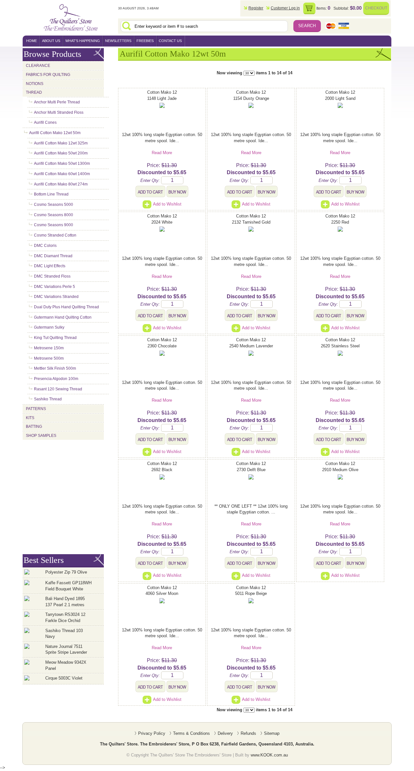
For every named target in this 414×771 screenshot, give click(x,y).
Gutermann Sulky (49, 327)
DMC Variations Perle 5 (54, 286)
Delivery (225, 733)
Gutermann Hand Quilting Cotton (63, 317)
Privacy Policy (151, 733)
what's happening (82, 41)
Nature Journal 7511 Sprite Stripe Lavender (66, 649)
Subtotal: (347, 8)
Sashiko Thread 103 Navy (64, 633)
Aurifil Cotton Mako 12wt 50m (55, 133)
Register (255, 8)
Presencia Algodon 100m (56, 378)
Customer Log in (285, 8)
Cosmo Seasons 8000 (53, 215)
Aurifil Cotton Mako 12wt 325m (61, 143)
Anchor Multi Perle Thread (57, 102)
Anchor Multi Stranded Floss (58, 112)
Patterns (36, 409)
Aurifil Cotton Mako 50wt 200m (61, 153)
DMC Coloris (45, 245)
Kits (30, 418)
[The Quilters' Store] (70, 18)
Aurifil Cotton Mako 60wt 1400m (62, 174)
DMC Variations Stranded (56, 296)
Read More (162, 152)
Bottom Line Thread (51, 194)
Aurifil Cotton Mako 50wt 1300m (62, 163)
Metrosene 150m (49, 348)
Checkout (376, 8)
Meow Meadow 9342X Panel (65, 665)
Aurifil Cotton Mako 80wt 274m (61, 184)
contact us (170, 41)
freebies (145, 41)
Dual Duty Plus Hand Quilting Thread (66, 307)
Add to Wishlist (167, 204)
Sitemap (271, 733)
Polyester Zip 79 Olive (66, 572)
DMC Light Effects (49, 266)
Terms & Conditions (191, 733)
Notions (34, 83)
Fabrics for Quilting (48, 74)
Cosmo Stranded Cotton (55, 235)
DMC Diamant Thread (53, 256)
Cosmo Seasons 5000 (53, 204)
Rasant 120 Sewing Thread (58, 389)
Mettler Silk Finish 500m (55, 368)
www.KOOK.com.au (269, 755)
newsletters (118, 41)
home (31, 41)
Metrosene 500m (49, 358)
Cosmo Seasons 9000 (53, 225)
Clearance (38, 65)
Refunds (248, 733)
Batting (34, 426)
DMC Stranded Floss (52, 276)
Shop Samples (41, 435)
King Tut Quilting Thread (55, 337)
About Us (51, 41)
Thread (34, 92)
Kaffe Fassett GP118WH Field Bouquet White (68, 585)
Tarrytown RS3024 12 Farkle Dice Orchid (65, 617)
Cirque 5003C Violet (63, 678)
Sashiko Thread (48, 399)
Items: (323, 8)
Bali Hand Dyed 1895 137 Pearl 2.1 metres (65, 601)
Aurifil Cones (45, 122)
